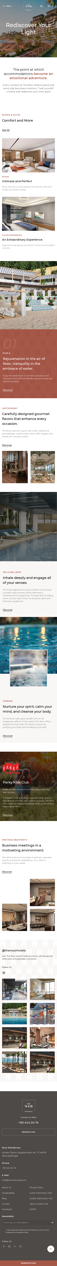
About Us (6, 1187)
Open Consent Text (39, 1204)
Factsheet (7, 1209)
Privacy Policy (36, 1187)
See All (6, 130)
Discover (8, 390)
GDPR (33, 1209)
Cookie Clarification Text (41, 1198)
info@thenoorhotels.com (14, 1180)
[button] (6, 6)
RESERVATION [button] (28, 1132)
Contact (6, 1204)
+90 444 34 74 (9, 1168)
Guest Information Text (41, 1193)
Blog (4, 1198)
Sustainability (8, 1193)
